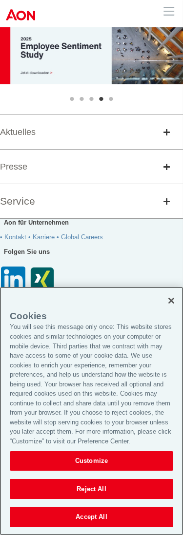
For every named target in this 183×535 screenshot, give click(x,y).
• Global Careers (80, 237)
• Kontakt (13, 237)
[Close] (171, 300)
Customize (91, 460)
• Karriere (41, 237)
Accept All (91, 516)
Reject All (91, 489)
